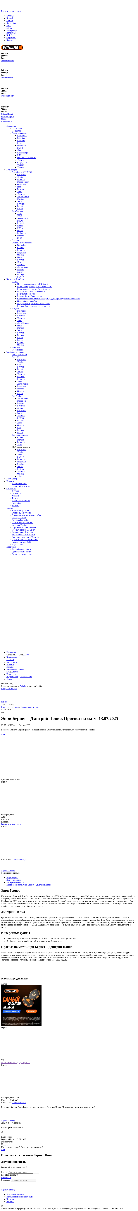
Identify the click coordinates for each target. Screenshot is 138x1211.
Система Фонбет (19, 525)
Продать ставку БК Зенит (23, 530)
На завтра (16, 131)
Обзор (4, 60)
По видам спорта (19, 133)
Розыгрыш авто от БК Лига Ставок (33, 289)
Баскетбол (11, 23)
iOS (8, 672)
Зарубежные (17, 211)
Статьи (9, 508)
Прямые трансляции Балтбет (25, 539)
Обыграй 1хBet (19, 517)
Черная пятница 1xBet (22, 542)
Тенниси (21, 194)
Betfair (20, 226)
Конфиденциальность (16, 1194)
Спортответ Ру (19, 859)
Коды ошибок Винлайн (22, 532)
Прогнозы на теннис (29, 707)
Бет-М (20, 208)
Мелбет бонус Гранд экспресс (31, 296)
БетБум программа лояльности (31, 291)
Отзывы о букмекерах (22, 243)
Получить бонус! (9, 688)
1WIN (20, 216)
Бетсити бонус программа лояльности (34, 286)
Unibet (20, 230)
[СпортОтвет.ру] (22, 9)
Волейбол (10, 33)
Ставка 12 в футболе (21, 513)
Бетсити (21, 179)
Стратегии (11, 488)
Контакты (10, 1199)
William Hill (22, 218)
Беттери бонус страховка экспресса (33, 306)
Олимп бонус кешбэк (27, 301)
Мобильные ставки (15, 352)
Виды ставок (12, 676)
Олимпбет (22, 184)
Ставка (4, 1172)
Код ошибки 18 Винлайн (23, 535)
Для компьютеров (20, 435)
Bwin (19, 238)
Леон (19, 191)
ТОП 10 (10, 659)
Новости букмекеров (21, 486)
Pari (19, 364)
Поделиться (6, 121)
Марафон (21, 252)
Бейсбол (10, 35)
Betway (20, 235)
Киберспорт (12, 30)
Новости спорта (19, 483)
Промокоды (17, 350)
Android (14, 672)
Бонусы (15, 308)
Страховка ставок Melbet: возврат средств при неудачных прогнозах (48, 299)
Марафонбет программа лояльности (33, 303)
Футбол (9, 16)
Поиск (9, 679)
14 (16, 655)
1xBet (19, 213)
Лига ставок (22, 267)
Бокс (8, 25)
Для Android (17, 396)
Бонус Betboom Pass (26, 294)
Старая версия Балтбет (22, 522)
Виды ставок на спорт (22, 554)
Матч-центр (11, 479)
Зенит (20, 201)
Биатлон (10, 40)
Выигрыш (5, 1180)
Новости (10, 481)
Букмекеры (11, 170)
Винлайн (21, 174)
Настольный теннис (26, 157)
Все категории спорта (11, 11)
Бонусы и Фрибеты (15, 279)
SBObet (20, 228)
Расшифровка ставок (21, 549)
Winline (23, 686)
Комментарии (7, 116)
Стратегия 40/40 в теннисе (24, 527)
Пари (19, 187)
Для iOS (15, 357)
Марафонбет (23, 182)
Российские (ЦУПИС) (22, 172)
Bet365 (20, 221)
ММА (9, 28)
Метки (4, 119)
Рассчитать (6, 1177)
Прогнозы (11, 126)
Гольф (20, 148)
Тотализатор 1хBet (20, 510)
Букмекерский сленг (21, 552)
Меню (4, 702)
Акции (15, 281)
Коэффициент (7, 1175)
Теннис (9, 20)
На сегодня (17, 128)
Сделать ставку (8, 870)
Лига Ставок (23, 196)
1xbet (19, 476)
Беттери (21, 204)
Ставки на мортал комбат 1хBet (26, 515)
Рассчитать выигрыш (11, 824)
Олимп (20, 255)
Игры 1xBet (17, 544)
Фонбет (20, 177)
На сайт (10, 60)
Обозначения (26, 676)
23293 (26, 655)
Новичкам (11, 547)
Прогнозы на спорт (10, 707)
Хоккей (9, 18)
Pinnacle (21, 223)
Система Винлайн (20, 520)
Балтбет (20, 206)
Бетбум (20, 189)
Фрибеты (16, 347)
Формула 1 (11, 37)
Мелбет (20, 199)
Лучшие (15, 240)
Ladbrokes (21, 233)
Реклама (10, 1201)
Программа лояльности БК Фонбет (33, 284)
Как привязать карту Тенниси (25, 537)
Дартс (20, 150)
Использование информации (19, 1197)
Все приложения (19, 354)
